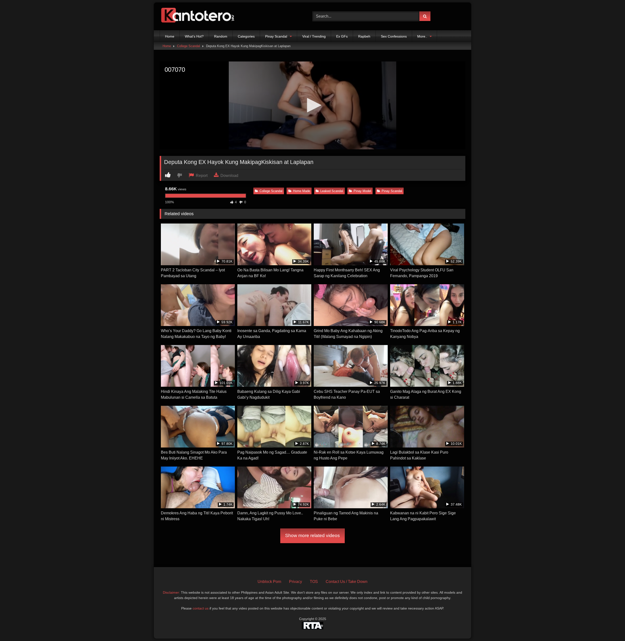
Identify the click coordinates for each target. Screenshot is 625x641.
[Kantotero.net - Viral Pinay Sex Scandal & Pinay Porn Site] (199, 16)
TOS (314, 582)
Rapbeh (364, 36)
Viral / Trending (314, 36)
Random (220, 36)
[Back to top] (609, 626)
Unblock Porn (269, 582)
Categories (246, 36)
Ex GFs (342, 36)
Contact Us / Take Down (346, 582)
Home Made (301, 191)
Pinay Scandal (276, 36)
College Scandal (188, 46)
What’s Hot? (194, 36)
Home (169, 36)
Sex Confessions (394, 36)
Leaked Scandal (331, 191)
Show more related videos (312, 535)
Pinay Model (362, 191)
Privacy (295, 582)
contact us (200, 608)
